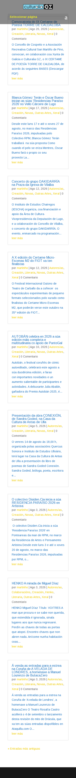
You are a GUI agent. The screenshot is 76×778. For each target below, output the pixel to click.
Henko (49, 592)
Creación (17, 33)
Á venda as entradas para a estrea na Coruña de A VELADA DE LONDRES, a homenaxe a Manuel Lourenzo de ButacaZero (36, 670)
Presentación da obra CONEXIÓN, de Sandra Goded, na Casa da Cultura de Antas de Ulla (37, 419)
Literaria (30, 33)
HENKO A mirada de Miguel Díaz (35, 583)
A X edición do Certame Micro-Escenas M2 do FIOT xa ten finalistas (33, 261)
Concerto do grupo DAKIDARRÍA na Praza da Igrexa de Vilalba (36, 183)
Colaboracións (21, 592)
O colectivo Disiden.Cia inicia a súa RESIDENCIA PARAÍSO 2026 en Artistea (36, 503)
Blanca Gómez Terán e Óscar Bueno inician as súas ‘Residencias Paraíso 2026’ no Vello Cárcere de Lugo (37, 101)
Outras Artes (43, 113)
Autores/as (56, 29)
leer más (17, 78)
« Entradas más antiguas (24, 748)
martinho (22, 29)
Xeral (50, 33)
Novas (41, 33)
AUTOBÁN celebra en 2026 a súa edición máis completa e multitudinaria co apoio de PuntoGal (37, 340)
